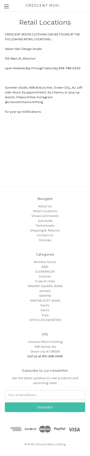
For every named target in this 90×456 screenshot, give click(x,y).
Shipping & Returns (45, 230)
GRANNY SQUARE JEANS (45, 286)
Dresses (45, 276)
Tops (45, 315)
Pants (45, 305)
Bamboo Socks (45, 262)
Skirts (45, 310)
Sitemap (45, 240)
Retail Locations (45, 211)
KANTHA (45, 296)
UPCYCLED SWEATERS (45, 320)
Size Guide (45, 221)
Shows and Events (45, 216)
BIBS (45, 267)
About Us (45, 206)
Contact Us (45, 235)
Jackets (45, 291)
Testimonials (45, 226)
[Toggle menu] (6, 6)
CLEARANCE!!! (45, 272)
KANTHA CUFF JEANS (45, 301)
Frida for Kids (45, 281)
